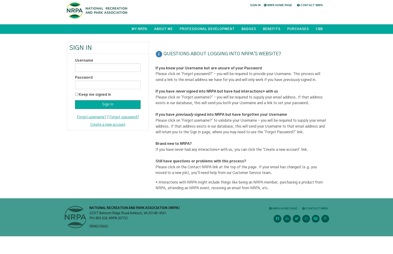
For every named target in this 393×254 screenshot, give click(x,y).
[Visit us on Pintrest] (325, 219)
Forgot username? (91, 117)
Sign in (255, 5)
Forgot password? (124, 117)
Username (84, 60)
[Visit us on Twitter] (296, 219)
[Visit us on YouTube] (316, 219)
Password (84, 77)
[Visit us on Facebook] (277, 219)
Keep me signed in (95, 94)
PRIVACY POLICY (98, 226)
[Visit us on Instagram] (306, 219)
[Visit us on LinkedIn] (287, 219)
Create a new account (108, 124)
